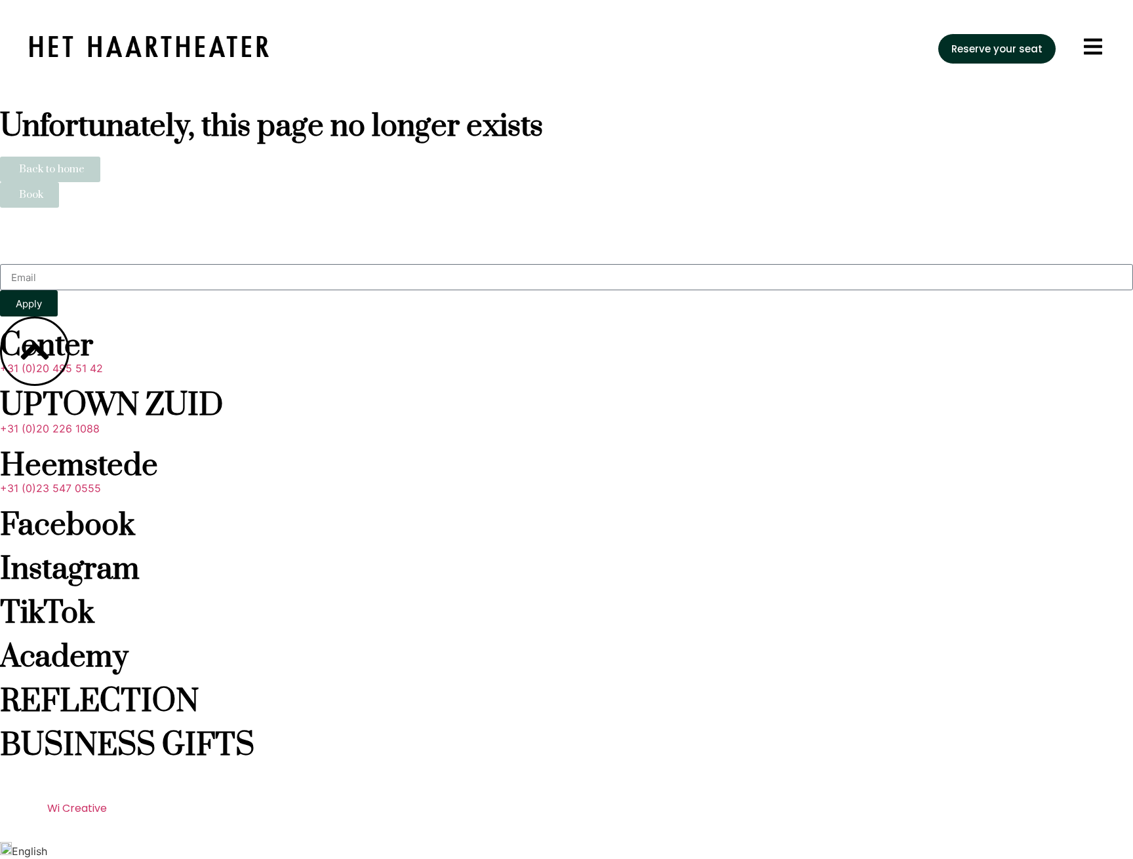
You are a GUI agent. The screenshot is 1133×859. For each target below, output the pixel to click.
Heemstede (79, 466)
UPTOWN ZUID (111, 406)
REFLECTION (99, 702)
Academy (64, 657)
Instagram (70, 569)
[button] (566, 850)
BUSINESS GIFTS (127, 746)
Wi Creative (77, 808)
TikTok (47, 613)
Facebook (67, 525)
